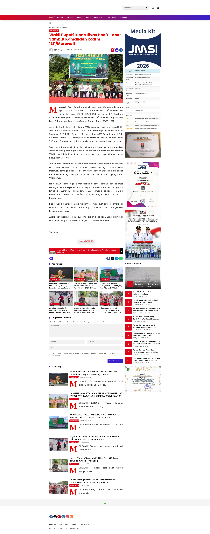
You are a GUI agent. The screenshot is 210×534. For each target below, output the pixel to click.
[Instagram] (67, 516)
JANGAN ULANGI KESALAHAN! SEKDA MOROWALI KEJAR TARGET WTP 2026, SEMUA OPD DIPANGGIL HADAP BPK (85, 286)
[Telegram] (117, 258)
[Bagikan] (121, 50)
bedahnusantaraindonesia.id (63, 49)
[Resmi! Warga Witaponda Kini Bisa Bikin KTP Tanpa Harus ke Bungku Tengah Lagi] (86, 298)
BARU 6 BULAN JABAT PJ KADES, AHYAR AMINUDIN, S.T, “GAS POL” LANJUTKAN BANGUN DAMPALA (111, 286)
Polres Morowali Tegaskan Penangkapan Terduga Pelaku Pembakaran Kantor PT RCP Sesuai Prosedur (147, 351)
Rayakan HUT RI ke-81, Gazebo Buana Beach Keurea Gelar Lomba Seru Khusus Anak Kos (59, 310)
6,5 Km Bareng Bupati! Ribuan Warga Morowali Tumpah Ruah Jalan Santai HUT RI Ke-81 (110, 310)
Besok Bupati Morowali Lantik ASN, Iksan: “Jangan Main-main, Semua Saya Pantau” (146, 359)
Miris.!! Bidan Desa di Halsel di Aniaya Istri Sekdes (144, 293)
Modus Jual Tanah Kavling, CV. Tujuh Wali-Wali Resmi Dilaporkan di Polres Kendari (146, 318)
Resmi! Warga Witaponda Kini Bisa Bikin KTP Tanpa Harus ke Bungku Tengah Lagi (84, 310)
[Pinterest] (59, 516)
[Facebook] (108, 258)
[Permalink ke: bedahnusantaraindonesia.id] (51, 50)
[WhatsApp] (121, 258)
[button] (147, 7)
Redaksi (52, 524)
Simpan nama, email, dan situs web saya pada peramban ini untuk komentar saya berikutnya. (83, 354)
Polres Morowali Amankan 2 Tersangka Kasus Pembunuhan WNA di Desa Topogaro (145, 326)
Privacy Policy (64, 524)
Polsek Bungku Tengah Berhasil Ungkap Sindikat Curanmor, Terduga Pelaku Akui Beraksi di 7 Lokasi (146, 301)
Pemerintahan (54, 30)
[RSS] (71, 516)
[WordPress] (63, 516)
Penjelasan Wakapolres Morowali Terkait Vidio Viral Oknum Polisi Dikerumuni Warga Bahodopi (146, 309)
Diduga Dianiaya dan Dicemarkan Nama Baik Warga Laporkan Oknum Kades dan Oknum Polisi (146, 334)
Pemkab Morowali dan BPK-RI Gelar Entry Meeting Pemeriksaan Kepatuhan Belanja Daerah (60, 286)
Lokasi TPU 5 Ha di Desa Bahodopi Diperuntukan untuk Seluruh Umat (146, 343)
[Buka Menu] (157, 7)
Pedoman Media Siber (81, 524)
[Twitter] (112, 258)
